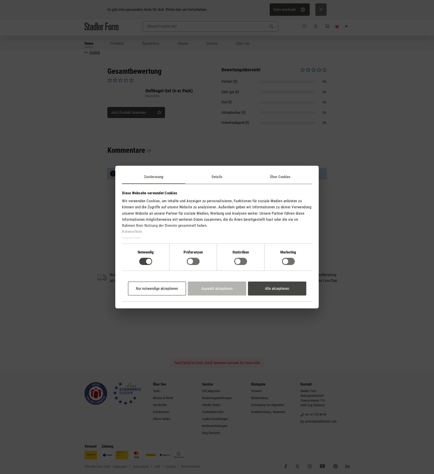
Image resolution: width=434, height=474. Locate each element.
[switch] (193, 261)
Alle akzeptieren (277, 288)
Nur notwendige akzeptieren (157, 288)
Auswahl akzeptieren (217, 288)
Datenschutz (132, 231)
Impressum (131, 238)
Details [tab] (217, 176)
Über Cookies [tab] (280, 176)
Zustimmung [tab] (153, 176)
